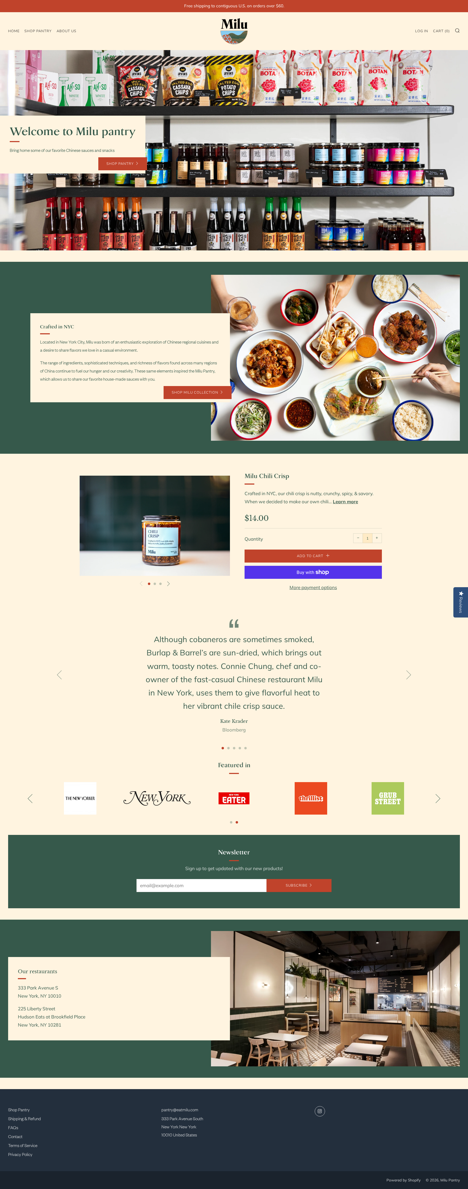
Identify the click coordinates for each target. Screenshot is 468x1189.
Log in (421, 30)
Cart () (441, 30)
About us (66, 30)
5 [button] (245, 748)
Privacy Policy (20, 1154)
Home (14, 30)
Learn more (345, 501)
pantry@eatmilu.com (179, 1109)
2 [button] (155, 584)
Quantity (254, 539)
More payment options (313, 587)
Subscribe (296, 885)
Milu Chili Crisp (267, 476)
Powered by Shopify (403, 1180)
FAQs (13, 1127)
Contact (15, 1136)
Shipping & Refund (24, 1118)
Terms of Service (22, 1145)
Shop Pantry (19, 1109)
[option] (234, 150)
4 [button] (240, 748)
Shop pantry (38, 30)
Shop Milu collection (195, 392)
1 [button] (149, 584)
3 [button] (160, 584)
